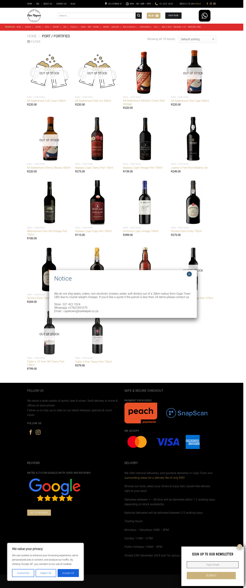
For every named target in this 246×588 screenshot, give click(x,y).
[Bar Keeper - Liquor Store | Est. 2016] (39, 16)
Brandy (106, 27)
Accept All (68, 573)
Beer (47, 27)
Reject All (46, 573)
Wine (19, 27)
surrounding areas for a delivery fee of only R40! (154, 477)
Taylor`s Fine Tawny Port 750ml (93, 361)
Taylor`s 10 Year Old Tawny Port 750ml (45, 363)
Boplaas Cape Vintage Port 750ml (142, 167)
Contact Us (61, 3)
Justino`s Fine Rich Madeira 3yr (189, 167)
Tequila (73, 27)
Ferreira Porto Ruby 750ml (186, 231)
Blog (73, 3)
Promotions (10, 27)
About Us (47, 3)
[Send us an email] (214, 4)
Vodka (83, 27)
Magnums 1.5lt (179, 27)
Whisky (56, 27)
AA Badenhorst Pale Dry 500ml (93, 100)
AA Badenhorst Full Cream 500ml (46, 100)
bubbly (28, 27)
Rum (89, 27)
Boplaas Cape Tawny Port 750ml (94, 167)
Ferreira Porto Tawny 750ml (43, 298)
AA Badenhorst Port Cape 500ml (190, 100)
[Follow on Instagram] (211, 4)
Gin (64, 27)
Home (29, 3)
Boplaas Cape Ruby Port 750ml (93, 231)
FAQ (37, 3)
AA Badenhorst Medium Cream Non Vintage (144, 102)
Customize (23, 573)
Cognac (96, 27)
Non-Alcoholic (129, 27)
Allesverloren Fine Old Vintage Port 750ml (47, 233)
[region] (46, 562)
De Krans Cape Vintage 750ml (140, 231)
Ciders (38, 27)
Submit (211, 575)
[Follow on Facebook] (207, 4)
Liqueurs (115, 27)
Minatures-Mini (194, 27)
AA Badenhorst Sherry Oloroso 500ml (48, 167)
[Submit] (139, 15)
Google (197, 3)
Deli (155, 27)
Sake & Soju (167, 27)
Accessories (145, 27)
